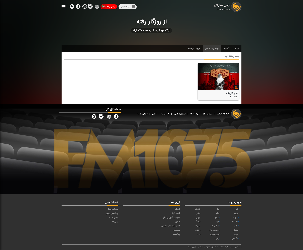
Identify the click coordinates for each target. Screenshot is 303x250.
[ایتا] (84, 7)
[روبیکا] (96, 7)
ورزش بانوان (214, 230)
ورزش (197, 230)
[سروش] (90, 7)
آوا (218, 209)
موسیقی (176, 230)
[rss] (71, 7)
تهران (217, 217)
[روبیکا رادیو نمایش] (108, 117)
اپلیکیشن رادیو (112, 213)
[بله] (78, 7)
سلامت (235, 221)
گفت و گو (215, 226)
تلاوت (236, 217)
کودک (177, 209)
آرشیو (226, 49)
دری (198, 234)
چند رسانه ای (212, 49)
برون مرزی (214, 234)
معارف (197, 226)
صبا (218, 221)
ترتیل (198, 213)
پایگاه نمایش (125, 6)
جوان (198, 217)
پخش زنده (111, 6)
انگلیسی (235, 238)
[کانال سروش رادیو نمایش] (116, 117)
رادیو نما (115, 221)
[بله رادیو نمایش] (101, 117)
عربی (236, 234)
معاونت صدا (113, 209)
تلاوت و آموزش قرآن (171, 217)
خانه (237, 49)
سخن (177, 221)
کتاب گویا (176, 213)
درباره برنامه (194, 49)
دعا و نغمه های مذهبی (170, 226)
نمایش (235, 230)
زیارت (217, 238)
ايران (236, 213)
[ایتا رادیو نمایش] (94, 117)
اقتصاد (197, 209)
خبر (236, 209)
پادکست (176, 234)
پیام (217, 213)
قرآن (236, 226)
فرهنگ (197, 221)
